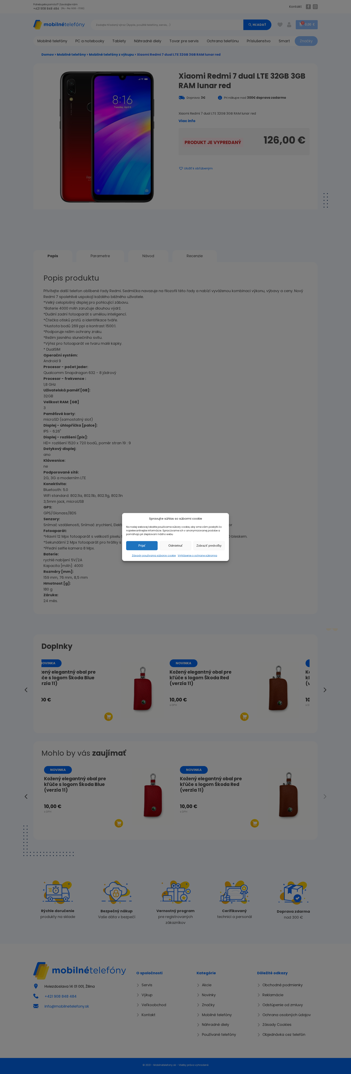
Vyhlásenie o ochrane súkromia (197, 555)
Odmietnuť (175, 545)
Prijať (141, 545)
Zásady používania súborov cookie (154, 555)
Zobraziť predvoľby (209, 545)
